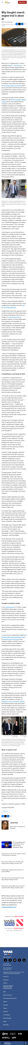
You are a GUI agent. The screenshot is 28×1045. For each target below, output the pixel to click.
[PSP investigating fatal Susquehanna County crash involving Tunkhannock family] (7, 844)
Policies (5, 1008)
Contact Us (5, 976)
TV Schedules (6, 1014)
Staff (4, 991)
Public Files (5, 1024)
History (5, 1021)
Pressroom (6, 980)
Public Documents (7, 988)
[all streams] (26, 1043)
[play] (2, 1043)
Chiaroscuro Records (8, 985)
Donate (23, 2)
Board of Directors (7, 995)
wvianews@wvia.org (9, 907)
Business (5, 811)
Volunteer (5, 1005)
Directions (5, 1011)
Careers (5, 1001)
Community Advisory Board (10, 998)
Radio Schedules (7, 1018)
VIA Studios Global (7, 987)
